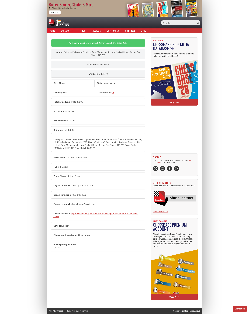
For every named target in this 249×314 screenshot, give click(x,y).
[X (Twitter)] (155, 168)
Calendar (96, 30)
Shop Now (174, 102)
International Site (160, 211)
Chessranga (113, 30)
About (144, 30)
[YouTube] (162, 168)
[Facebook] (169, 168)
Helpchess (130, 30)
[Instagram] (176, 168)
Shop (82, 30)
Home (52, 30)
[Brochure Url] (113, 92)
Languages (66, 30)
